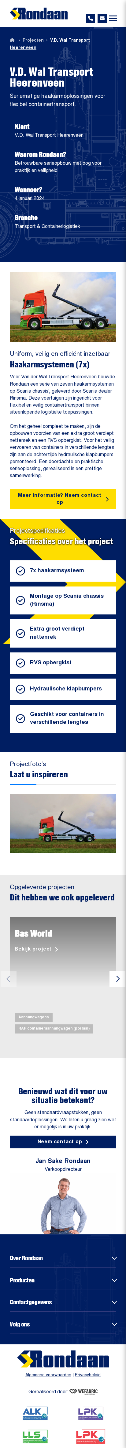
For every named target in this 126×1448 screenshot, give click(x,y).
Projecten (33, 41)
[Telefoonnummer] (90, 18)
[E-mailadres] (102, 18)
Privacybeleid (88, 1375)
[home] (39, 13)
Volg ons (20, 1324)
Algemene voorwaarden (48, 1375)
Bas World (33, 933)
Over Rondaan (26, 1258)
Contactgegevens (31, 1302)
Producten (22, 1280)
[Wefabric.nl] (83, 1392)
